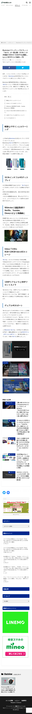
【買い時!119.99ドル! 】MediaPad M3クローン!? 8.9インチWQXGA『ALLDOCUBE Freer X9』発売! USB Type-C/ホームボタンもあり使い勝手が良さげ (23, 409)
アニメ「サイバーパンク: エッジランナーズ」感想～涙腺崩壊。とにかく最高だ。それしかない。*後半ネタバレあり (15, 578)
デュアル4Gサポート (10, 118)
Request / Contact (16, 702)
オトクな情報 (9, 700)
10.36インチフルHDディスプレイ (13, 103)
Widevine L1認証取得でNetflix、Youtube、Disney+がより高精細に (15, 107)
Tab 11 (11, 142)
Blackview (19, 60)
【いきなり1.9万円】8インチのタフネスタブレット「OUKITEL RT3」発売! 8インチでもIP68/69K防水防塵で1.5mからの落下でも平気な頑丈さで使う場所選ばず (23, 427)
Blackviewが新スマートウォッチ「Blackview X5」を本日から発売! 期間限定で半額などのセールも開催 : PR (8, 689)
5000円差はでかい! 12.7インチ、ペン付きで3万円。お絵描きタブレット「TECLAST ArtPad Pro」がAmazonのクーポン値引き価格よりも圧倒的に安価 (23, 461)
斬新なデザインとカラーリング (13, 100)
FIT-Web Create (18, 708)
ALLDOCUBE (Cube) (9, 403)
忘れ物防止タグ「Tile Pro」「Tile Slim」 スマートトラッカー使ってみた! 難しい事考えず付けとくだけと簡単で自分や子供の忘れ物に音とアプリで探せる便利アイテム (16, 559)
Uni (5, 543)
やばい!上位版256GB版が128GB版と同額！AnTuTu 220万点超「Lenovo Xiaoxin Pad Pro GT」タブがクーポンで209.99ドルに (23, 444)
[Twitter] (23, 67)
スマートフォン (9, 5)
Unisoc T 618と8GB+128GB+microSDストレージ (15, 111)
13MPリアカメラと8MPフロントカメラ (14, 115)
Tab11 (4, 84)
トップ (2, 5)
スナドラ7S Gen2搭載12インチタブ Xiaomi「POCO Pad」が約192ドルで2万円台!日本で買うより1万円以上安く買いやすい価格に (15, 540)
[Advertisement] (16, 23)
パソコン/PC (25, 5)
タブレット (17, 5)
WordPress (16, 709)
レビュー (17, 700)
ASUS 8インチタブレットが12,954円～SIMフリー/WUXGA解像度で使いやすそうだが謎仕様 (23, 476)
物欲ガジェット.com (20, 706)
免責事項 (24, 700)
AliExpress (12, 438)
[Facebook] (9, 67)
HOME (4, 42)
